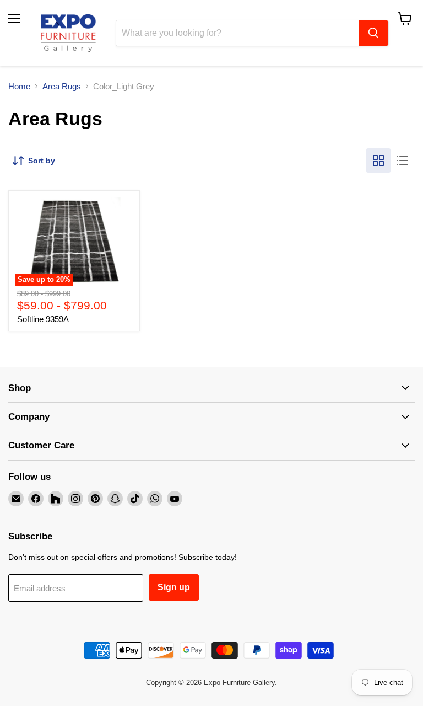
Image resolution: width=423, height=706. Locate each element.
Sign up (174, 587)
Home (19, 86)
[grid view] (378, 160)
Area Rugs (61, 86)
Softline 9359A (43, 319)
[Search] (373, 33)
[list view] (403, 160)
